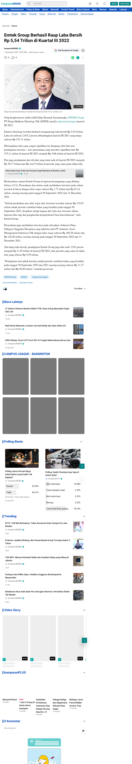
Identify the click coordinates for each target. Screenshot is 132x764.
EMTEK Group (76, 117)
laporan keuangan (67, 121)
